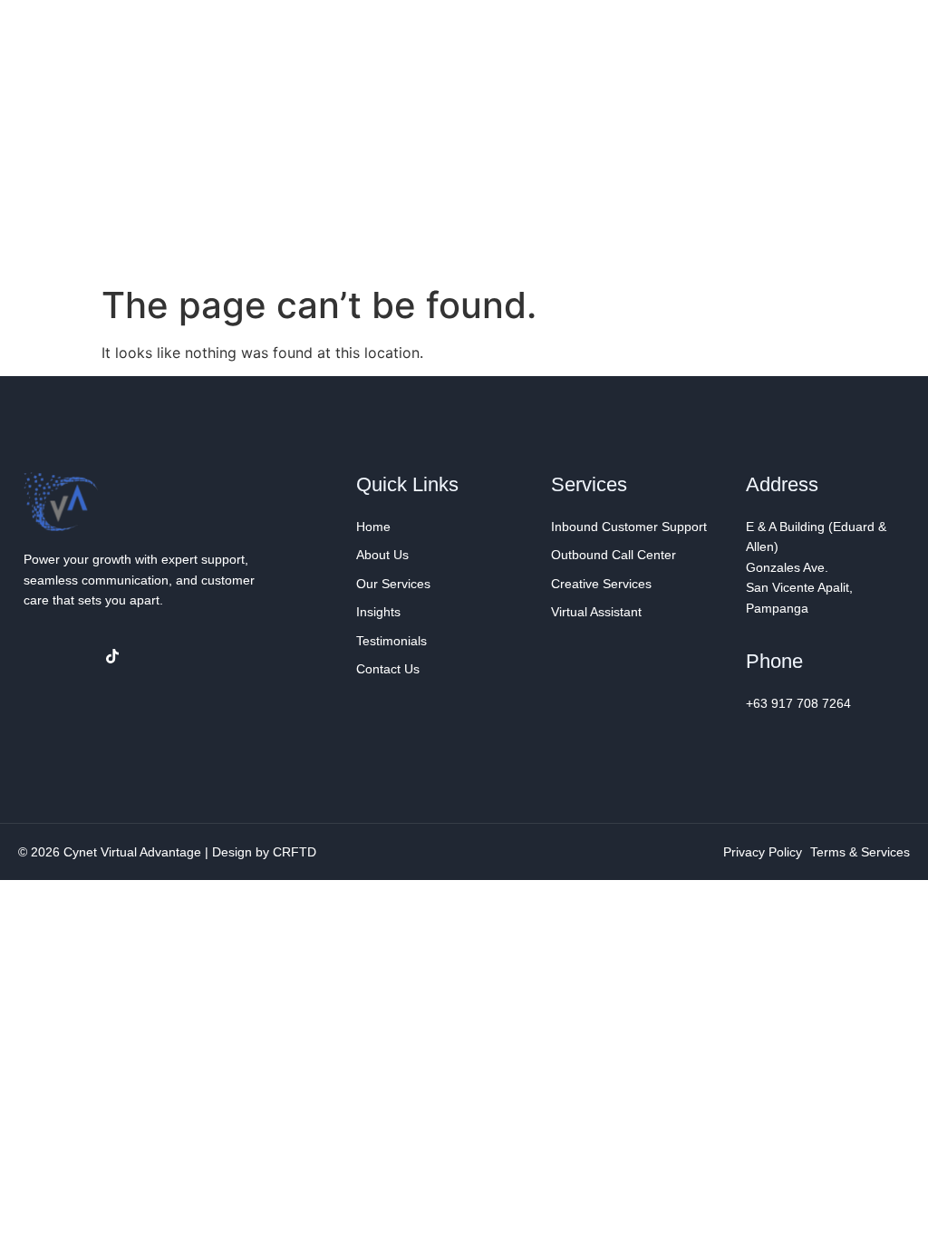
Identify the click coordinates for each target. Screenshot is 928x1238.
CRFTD (294, 852)
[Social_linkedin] (75, 656)
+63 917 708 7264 (798, 703)
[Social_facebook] (38, 656)
